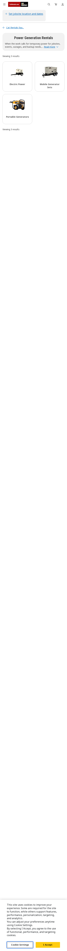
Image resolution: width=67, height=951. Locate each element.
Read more (49, 46)
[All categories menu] (4, 4)
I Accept (47, 944)
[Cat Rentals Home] (18, 4)
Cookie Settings (20, 944)
